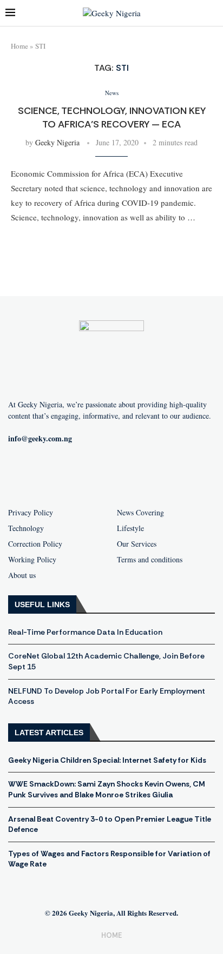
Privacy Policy (30, 512)
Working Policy (32, 559)
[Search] (212, 13)
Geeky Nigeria (57, 142)
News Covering (140, 512)
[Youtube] (94, 473)
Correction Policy (35, 544)
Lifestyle (130, 528)
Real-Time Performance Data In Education (85, 632)
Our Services (136, 544)
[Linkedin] (163, 473)
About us (22, 575)
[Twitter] (128, 473)
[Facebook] (59, 473)
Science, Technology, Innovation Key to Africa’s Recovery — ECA (112, 117)
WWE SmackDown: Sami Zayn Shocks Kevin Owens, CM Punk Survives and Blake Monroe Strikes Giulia (106, 789)
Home (19, 46)
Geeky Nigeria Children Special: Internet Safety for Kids (107, 760)
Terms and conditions (149, 559)
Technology (26, 528)
